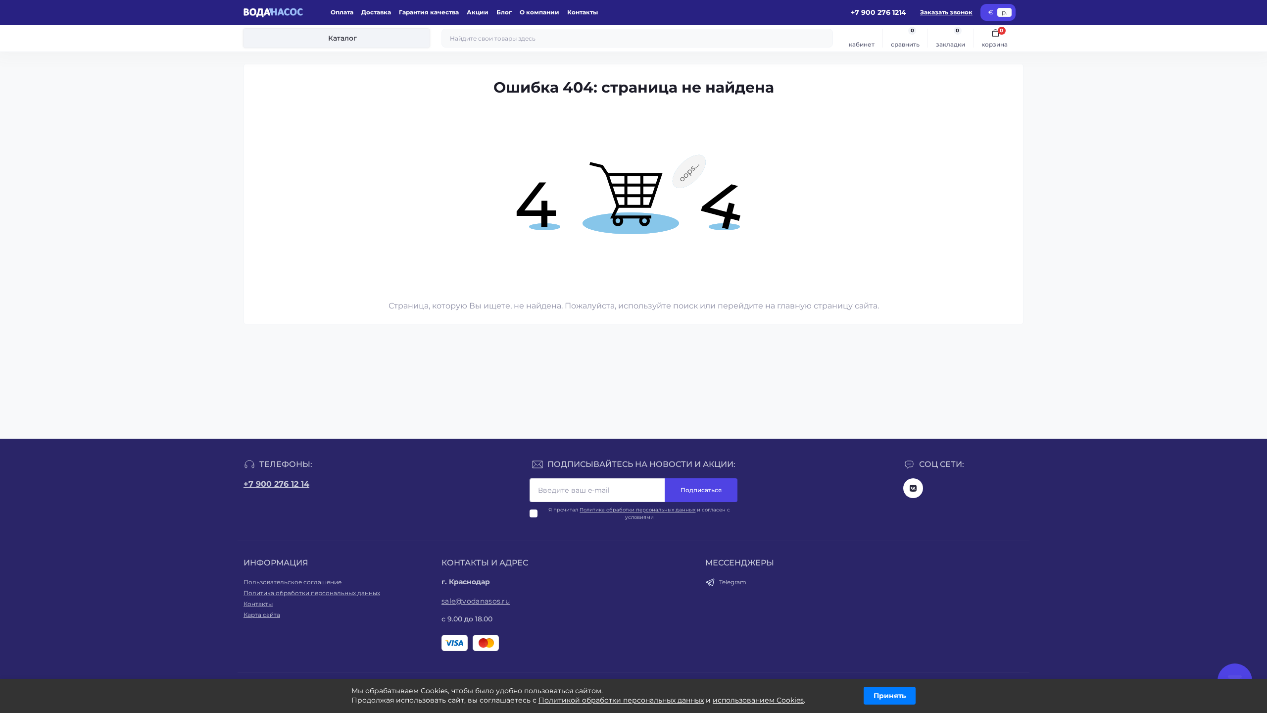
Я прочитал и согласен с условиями (639, 513)
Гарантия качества (429, 12)
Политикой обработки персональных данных (621, 700)
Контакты (582, 12)
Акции (477, 12)
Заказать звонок (946, 12)
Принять (890, 695)
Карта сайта (262, 614)
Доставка (376, 12)
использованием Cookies (758, 700)
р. (1004, 12)
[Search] (824, 38)
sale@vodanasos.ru (475, 601)
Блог (504, 12)
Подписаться (701, 490)
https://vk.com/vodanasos (913, 488)
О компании (539, 12)
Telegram (732, 582)
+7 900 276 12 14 (276, 484)
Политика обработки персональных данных (637, 510)
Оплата (342, 12)
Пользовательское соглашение (292, 582)
